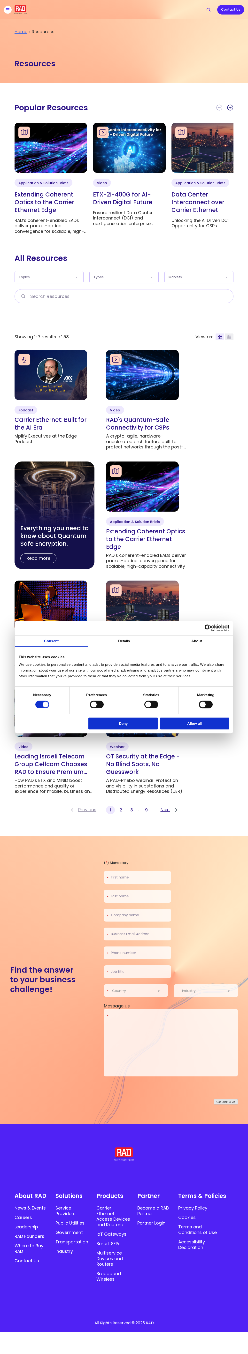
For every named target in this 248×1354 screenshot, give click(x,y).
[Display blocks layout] (220, 336)
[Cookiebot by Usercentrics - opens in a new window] (208, 628)
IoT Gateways (111, 1234)
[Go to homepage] (20, 13)
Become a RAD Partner (153, 1211)
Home (21, 32)
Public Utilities (70, 1223)
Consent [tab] (51, 641)
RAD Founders (29, 1236)
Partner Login (151, 1223)
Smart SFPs (108, 1244)
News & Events (30, 1208)
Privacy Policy (192, 1208)
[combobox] (139, 990)
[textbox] (120, 990)
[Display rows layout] (229, 336)
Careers (23, 1217)
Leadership (26, 1227)
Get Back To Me (226, 1102)
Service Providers (65, 1211)
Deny (123, 723)
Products (109, 1196)
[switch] (97, 704)
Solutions (69, 1196)
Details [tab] (124, 641)
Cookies (187, 1217)
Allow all (194, 723)
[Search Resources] (23, 296)
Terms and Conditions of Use (197, 1229)
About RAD (30, 1196)
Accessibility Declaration (191, 1244)
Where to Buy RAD (29, 1248)
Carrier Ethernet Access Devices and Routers (113, 1216)
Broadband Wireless (108, 1276)
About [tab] (196, 641)
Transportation (71, 1242)
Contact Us (27, 1261)
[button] (230, 107)
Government (69, 1232)
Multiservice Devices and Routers (109, 1258)
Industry (64, 1251)
